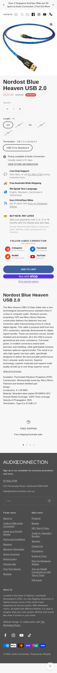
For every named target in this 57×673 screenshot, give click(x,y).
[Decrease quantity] (7, 109)
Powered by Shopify (41, 654)
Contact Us (37, 546)
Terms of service (11, 554)
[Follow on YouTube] (21, 635)
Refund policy (10, 559)
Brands (35, 523)
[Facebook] (33, 14)
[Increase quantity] (20, 109)
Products (36, 518)
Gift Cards (37, 580)
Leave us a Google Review (12, 533)
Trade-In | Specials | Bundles (42, 535)
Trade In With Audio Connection (13, 525)
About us (7, 518)
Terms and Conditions (14, 539)
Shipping (7, 544)
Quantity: (7, 102)
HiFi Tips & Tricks (40, 528)
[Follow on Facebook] (5, 635)
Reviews (7, 574)
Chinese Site (9, 564)
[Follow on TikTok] (29, 635)
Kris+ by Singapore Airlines (41, 562)
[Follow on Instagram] (13, 635)
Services (36, 541)
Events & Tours (39, 556)
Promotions (37, 551)
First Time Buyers (12, 569)
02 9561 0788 (35, 174)
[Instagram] (39, 14)
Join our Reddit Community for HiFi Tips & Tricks (41, 572)
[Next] (53, 5)
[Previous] (3, 5)
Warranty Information (13, 549)
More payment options (28, 281)
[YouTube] (44, 14)
